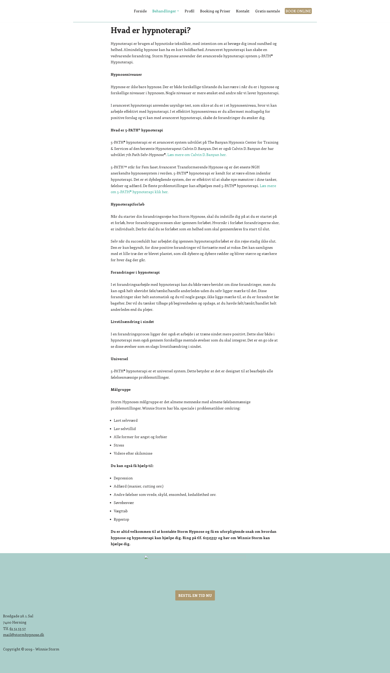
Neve (80, 667)
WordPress (113, 667)
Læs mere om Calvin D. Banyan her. (196, 154)
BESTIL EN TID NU (195, 595)
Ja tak (259, 7)
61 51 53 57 (18, 628)
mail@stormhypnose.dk (23, 634)
